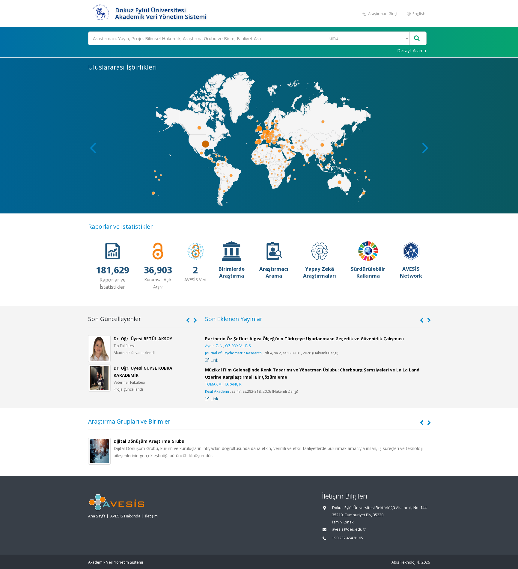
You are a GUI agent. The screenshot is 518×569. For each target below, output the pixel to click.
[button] (425, 147)
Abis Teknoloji (403, 562)
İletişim (151, 516)
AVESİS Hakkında (125, 516)
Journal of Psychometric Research (233, 353)
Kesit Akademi (217, 391)
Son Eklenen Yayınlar (233, 319)
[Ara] (417, 38)
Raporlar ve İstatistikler (120, 226)
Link (213, 360)
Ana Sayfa (97, 516)
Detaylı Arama (411, 50)
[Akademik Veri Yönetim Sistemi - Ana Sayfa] (101, 13)
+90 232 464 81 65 (347, 538)
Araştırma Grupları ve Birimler (129, 421)
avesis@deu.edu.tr (349, 529)
